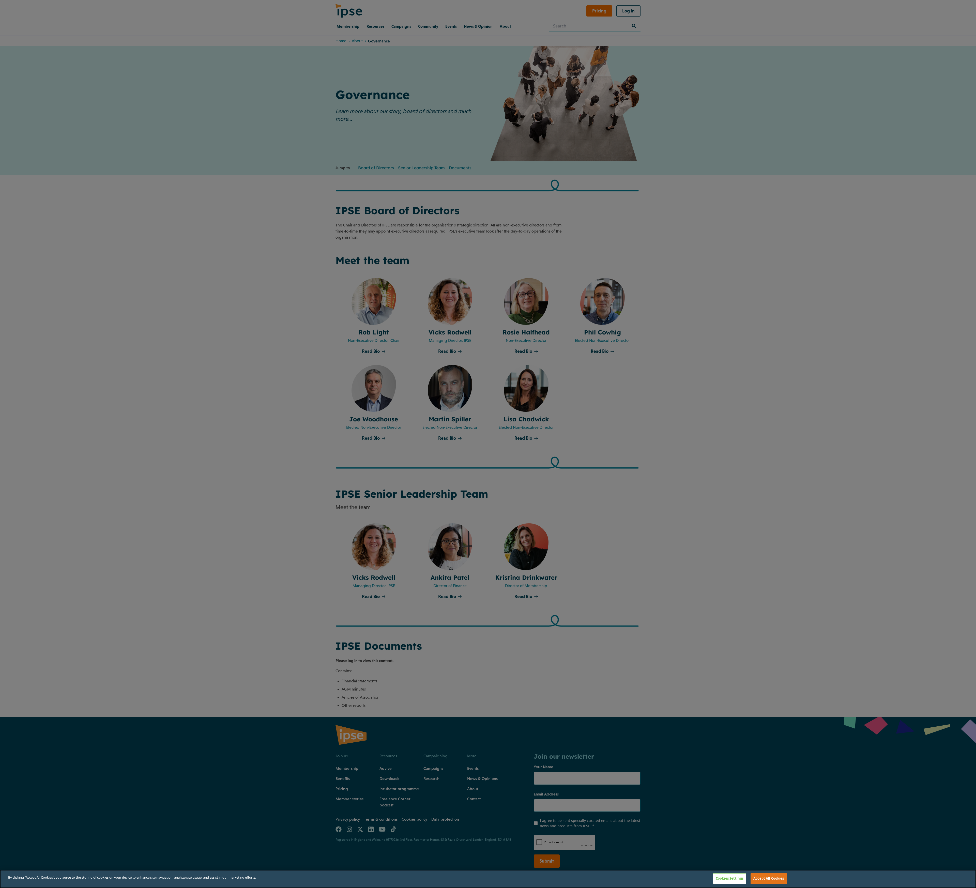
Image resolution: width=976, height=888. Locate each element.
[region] (488, 879)
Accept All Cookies (768, 878)
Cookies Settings (729, 878)
